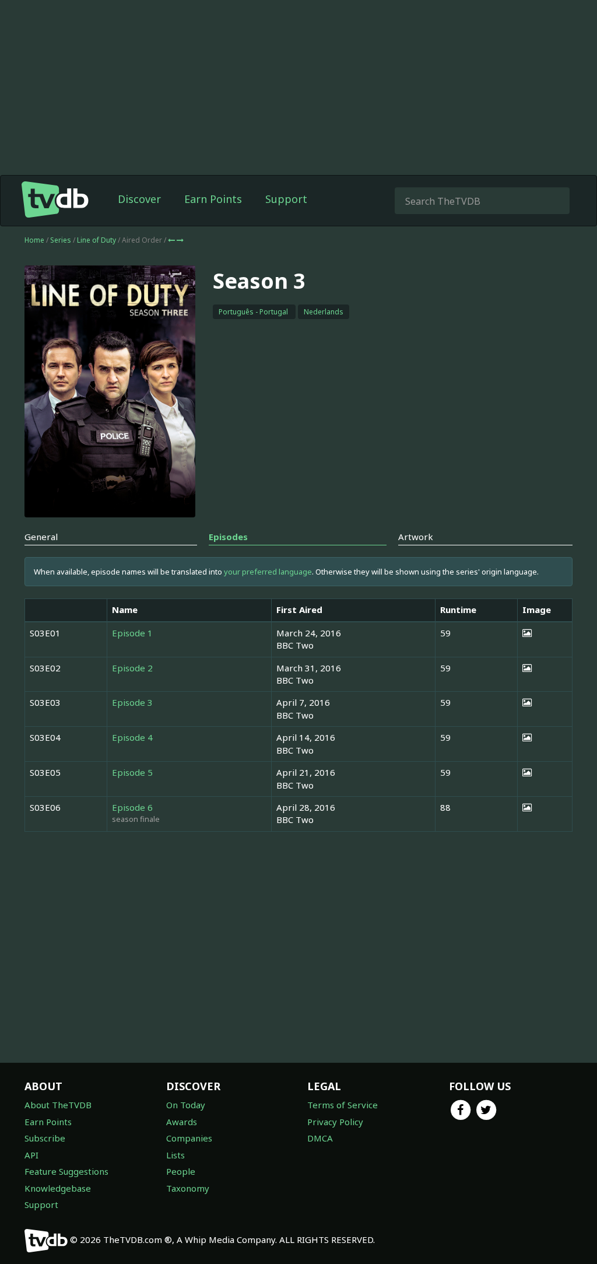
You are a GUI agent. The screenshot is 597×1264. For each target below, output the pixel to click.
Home (34, 240)
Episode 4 (132, 737)
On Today (185, 1105)
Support (286, 199)
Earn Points (213, 199)
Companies (189, 1138)
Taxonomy (187, 1188)
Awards (181, 1122)
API (31, 1155)
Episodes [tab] (228, 536)
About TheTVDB (58, 1105)
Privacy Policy (335, 1122)
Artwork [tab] (415, 536)
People (180, 1171)
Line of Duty (97, 240)
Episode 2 (132, 668)
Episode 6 (132, 807)
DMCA (320, 1138)
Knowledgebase (57, 1188)
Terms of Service (342, 1105)
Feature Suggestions (66, 1171)
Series (60, 240)
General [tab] (41, 536)
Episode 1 (132, 633)
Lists (175, 1155)
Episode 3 (132, 702)
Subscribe (44, 1138)
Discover (139, 199)
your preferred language (268, 571)
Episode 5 (132, 772)
